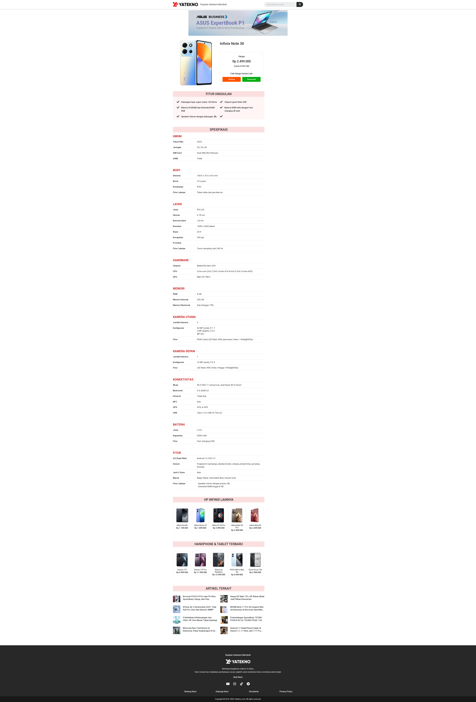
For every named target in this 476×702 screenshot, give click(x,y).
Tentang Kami (190, 691)
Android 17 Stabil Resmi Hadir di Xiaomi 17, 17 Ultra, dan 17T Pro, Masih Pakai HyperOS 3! (245, 631)
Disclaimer (254, 691)
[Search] (300, 4)
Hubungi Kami (222, 691)
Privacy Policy (286, 691)
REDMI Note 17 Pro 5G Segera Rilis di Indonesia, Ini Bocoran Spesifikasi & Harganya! (247, 610)
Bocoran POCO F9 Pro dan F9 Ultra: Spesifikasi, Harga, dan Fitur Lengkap (199, 599)
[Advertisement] (287, 78)
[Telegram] (248, 684)
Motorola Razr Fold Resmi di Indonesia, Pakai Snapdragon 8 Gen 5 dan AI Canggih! (199, 631)
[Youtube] (228, 684)
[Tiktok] (241, 684)
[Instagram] (235, 684)
